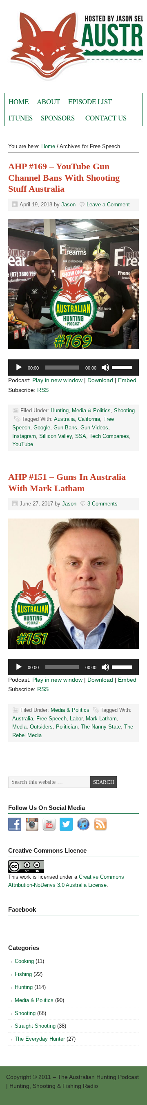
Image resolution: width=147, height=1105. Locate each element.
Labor (76, 719)
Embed (127, 380)
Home (19, 101)
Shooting (124, 410)
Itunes (21, 118)
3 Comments (102, 504)
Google (41, 427)
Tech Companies (109, 436)
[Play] (19, 367)
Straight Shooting (35, 1026)
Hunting (60, 410)
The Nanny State (101, 727)
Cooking (24, 961)
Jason (68, 204)
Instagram (24, 436)
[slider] (123, 366)
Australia (64, 419)
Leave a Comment (108, 204)
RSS (43, 390)
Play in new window (57, 380)
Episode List (90, 101)
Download (100, 380)
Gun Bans (65, 427)
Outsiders (41, 727)
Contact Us (106, 118)
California (89, 419)
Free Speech (51, 719)
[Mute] (105, 367)
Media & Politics (91, 410)
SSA (80, 436)
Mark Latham (101, 719)
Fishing (23, 974)
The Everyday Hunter (40, 1039)
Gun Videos (94, 427)
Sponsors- (59, 118)
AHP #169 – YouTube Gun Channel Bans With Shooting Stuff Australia (64, 177)
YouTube (22, 444)
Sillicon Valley (55, 436)
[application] (73, 367)
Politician (67, 727)
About (48, 101)
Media (19, 727)
